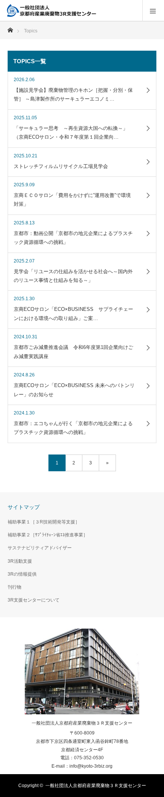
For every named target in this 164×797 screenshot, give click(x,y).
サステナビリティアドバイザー (40, 548)
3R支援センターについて (33, 600)
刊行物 (14, 587)
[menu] (153, 10)
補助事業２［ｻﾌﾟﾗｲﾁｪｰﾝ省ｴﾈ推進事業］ (48, 535)
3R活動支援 (20, 561)
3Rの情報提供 (22, 574)
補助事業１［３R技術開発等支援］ (44, 522)
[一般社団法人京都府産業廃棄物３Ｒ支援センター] (51, 10)
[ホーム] (10, 28)
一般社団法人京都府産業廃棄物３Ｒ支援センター (82, 723)
